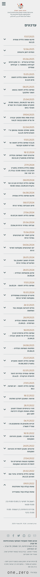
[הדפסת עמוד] (24, 535)
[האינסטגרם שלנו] (8, 535)
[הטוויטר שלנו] (18, 535)
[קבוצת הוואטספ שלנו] (29, 535)
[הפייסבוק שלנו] (13, 535)
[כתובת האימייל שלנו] (34, 535)
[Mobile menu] (4, 4)
